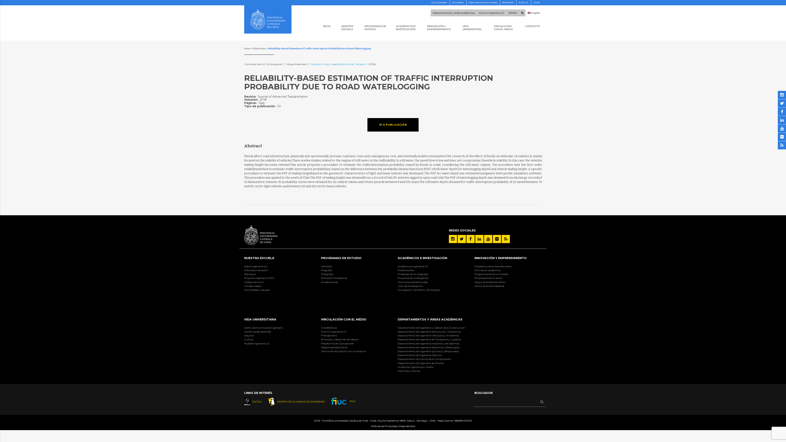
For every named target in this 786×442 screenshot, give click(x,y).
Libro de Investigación (410, 286)
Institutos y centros (409, 370)
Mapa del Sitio (407, 426)
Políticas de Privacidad (384, 426)
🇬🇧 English (533, 12)
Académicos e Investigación (422, 258)
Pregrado (326, 270)
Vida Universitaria (260, 319)
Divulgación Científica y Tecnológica (419, 289)
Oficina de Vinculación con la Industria (343, 351)
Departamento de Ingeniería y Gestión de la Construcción (431, 327)
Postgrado (327, 274)
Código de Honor (254, 282)
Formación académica (487, 270)
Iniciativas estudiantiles (257, 331)
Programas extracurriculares (491, 274)
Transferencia (329, 327)
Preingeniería (329, 335)
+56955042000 (463, 420)
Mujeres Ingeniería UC (257, 343)
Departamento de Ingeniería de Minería (421, 363)
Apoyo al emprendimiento (490, 282)
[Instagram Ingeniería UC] (453, 239)
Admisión (326, 266)
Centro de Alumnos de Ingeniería (263, 327)
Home (247, 48)
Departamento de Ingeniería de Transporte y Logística (429, 339)
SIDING (512, 12)
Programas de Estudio (341, 258)
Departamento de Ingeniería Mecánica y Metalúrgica (429, 347)
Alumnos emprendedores (489, 286)
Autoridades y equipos (257, 289)
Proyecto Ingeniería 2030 (259, 278)
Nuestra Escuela (259, 258)
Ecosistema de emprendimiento (493, 266)
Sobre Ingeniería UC (256, 266)
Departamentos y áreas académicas (454, 12)
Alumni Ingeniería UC (334, 331)
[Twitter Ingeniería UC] (462, 239)
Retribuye (250, 274)
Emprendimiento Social (488, 278)
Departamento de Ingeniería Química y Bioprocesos (428, 351)
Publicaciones (259, 48)
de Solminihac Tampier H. (353, 64)
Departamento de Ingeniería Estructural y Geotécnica (429, 331)
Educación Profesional (334, 278)
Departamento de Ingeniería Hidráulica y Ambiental (428, 335)
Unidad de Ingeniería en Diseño (416, 367)
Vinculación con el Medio (343, 319)
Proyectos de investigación (413, 278)
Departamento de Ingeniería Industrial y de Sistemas (428, 343)
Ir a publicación (393, 124)
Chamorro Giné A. (321, 64)
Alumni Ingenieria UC (491, 12)
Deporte (249, 335)
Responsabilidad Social (334, 347)
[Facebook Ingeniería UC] (470, 239)
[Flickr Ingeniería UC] (497, 239)
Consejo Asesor (253, 286)
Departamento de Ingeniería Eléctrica (420, 355)
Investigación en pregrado (413, 274)
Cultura (248, 339)
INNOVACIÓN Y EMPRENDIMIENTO (500, 258)
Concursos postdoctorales (413, 282)
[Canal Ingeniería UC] (488, 239)
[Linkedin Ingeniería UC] (479, 239)
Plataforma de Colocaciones (337, 343)
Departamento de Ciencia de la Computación (424, 359)
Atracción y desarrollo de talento (340, 339)
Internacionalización (256, 270)
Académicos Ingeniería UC (413, 266)
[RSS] (506, 239)
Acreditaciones (329, 282)
